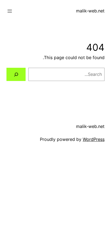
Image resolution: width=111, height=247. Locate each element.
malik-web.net (90, 10)
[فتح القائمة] (9, 11)
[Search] (16, 74)
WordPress (94, 139)
